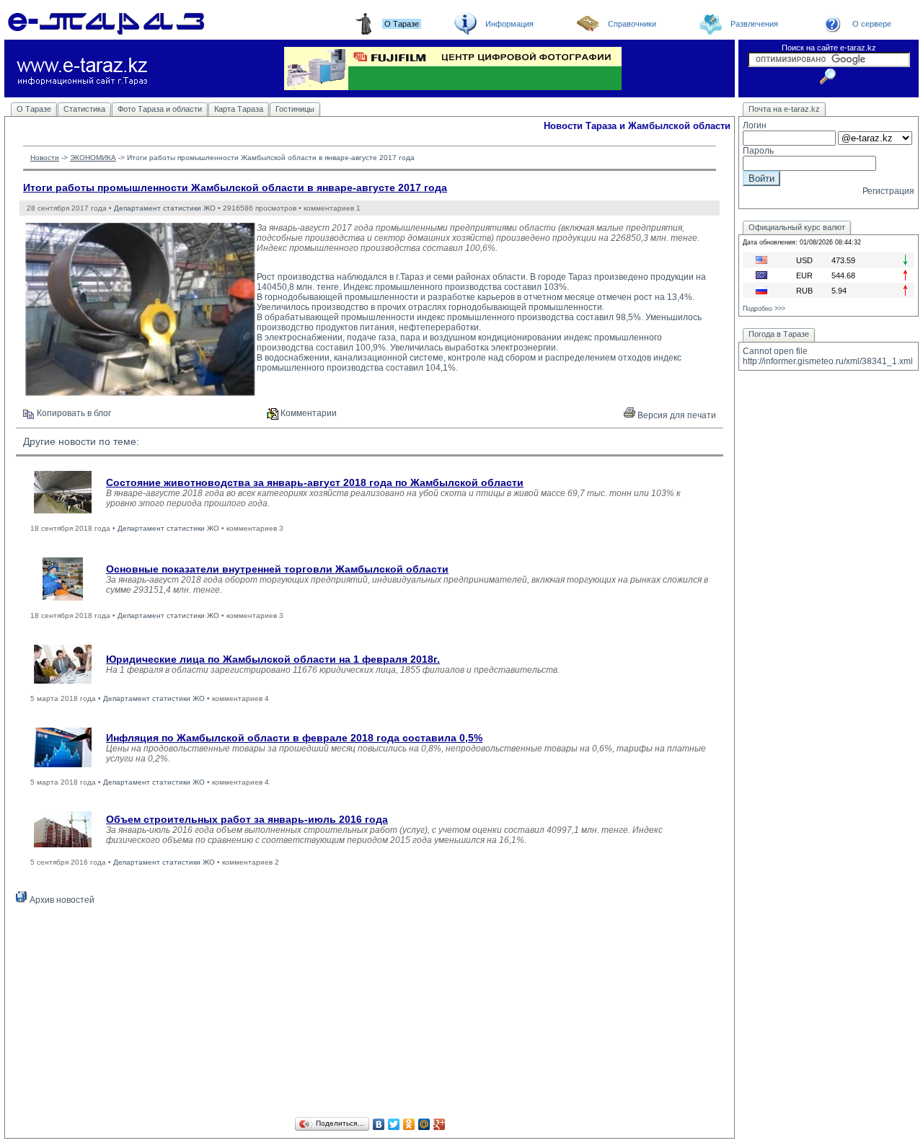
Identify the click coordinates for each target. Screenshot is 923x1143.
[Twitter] (394, 1124)
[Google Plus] (439, 1124)
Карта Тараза (238, 109)
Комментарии (307, 413)
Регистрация (888, 191)
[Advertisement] (369, 1013)
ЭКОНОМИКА (93, 158)
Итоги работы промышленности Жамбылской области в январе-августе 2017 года (235, 187)
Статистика (84, 109)
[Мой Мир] (424, 1124)
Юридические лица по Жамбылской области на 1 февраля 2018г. (273, 659)
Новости (44, 158)
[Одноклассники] (409, 1124)
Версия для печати (675, 415)
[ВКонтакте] (379, 1124)
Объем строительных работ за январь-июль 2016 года (247, 819)
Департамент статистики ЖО (165, 208)
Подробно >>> (764, 308)
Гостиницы (294, 109)
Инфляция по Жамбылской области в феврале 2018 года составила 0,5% (294, 737)
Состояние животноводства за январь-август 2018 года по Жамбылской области (315, 482)
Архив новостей (60, 900)
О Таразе (34, 109)
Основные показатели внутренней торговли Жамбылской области (277, 569)
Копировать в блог (73, 413)
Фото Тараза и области (160, 109)
